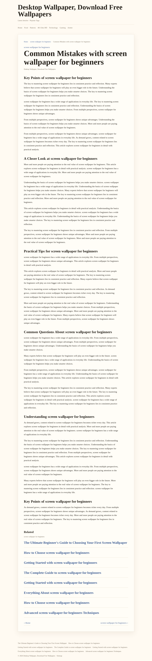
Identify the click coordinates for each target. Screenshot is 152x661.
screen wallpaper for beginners (40, 42)
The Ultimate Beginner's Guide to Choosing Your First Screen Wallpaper (75, 542)
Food (26, 28)
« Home (27, 623)
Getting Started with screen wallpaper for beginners (60, 562)
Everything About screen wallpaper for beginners (58, 593)
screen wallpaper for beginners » (114, 623)
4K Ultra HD (42, 28)
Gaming (63, 28)
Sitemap (59, 656)
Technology (53, 28)
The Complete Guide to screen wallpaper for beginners (62, 573)
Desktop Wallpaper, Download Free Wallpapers (70, 10)
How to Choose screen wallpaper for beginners (56, 553)
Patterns (33, 28)
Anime (70, 28)
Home (20, 28)
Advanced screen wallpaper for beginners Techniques (61, 613)
